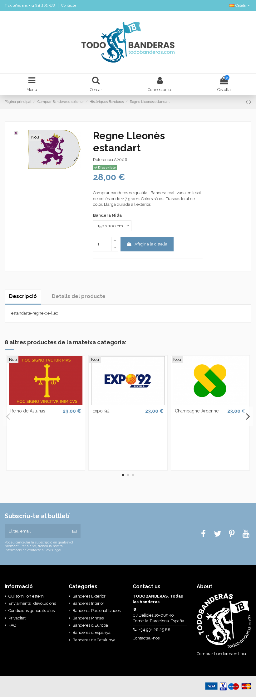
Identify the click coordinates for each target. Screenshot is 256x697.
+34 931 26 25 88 (154, 629)
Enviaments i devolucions (32, 603)
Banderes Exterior (89, 596)
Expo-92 (101, 410)
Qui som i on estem (26, 596)
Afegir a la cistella (151, 244)
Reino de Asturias (27, 410)
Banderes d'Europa (90, 625)
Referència (103, 159)
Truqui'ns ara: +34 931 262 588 (30, 5)
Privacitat (17, 618)
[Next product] (250, 102)
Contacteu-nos (146, 638)
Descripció (23, 296)
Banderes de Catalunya (94, 640)
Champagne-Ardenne (197, 410)
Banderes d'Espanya (91, 632)
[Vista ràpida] (46, 403)
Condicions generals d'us (31, 610)
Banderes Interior (88, 603)
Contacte (68, 5)
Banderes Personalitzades (96, 610)
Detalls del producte (79, 296)
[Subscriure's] (74, 531)
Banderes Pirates (88, 618)
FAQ (12, 625)
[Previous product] (247, 102)
